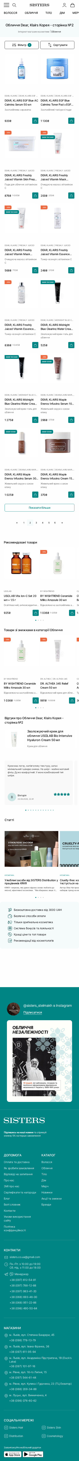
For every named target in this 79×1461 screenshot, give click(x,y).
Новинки (46, 1192)
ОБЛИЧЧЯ (31, 12)
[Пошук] (14, 5)
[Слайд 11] (50, 810)
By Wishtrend (47, 591)
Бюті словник (12, 1204)
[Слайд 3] (30, 810)
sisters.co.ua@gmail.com (25, 1257)
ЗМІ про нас (11, 1186)
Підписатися (32, 1012)
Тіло (44, 1174)
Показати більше (39, 507)
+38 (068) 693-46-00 (23, 1297)
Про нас (9, 1180)
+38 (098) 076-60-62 (22, 1400)
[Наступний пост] (67, 1061)
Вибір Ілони (47, 362)
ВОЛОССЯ (10, 12)
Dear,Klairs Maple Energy (64, 395)
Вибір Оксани (47, 137)
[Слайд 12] (53, 810)
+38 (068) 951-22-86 (23, 1302)
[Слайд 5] (35, 810)
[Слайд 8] (43, 810)
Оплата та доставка (16, 1162)
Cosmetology (55, 1436)
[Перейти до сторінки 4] (43, 620)
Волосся (46, 1162)
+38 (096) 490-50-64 (23, 1308)
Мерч (44, 1186)
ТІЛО (48, 12)
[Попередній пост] (12, 1061)
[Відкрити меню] (6, 5)
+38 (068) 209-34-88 (23, 1389)
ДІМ (62, 12)
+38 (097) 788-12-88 (23, 1285)
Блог (7, 1198)
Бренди (46, 1204)
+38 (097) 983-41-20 (23, 1291)
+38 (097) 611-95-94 (22, 1351)
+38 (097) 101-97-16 (22, 1366)
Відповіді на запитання (18, 1174)
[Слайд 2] (28, 810)
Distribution (16, 1436)
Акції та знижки (51, 1198)
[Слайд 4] (33, 810)
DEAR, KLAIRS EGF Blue (28, 96)
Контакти (9, 1210)
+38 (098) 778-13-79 (22, 1340)
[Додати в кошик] (35, 121)
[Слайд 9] (45, 810)
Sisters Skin (54, 1427)
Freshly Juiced (26, 170)
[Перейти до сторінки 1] (35, 620)
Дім (43, 1180)
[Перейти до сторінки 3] (40, 620)
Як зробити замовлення (19, 1168)
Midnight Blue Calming (64, 320)
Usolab (8, 591)
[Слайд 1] (25, 810)
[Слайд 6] (38, 810)
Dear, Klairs (11, 96)
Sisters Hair (16, 1427)
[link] (72, 5)
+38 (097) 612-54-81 (23, 1279)
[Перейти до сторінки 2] (38, 620)
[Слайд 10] (48, 810)
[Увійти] (64, 5)
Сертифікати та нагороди (20, 1192)
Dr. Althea (45, 678)
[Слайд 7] (40, 810)
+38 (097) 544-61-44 (22, 1377)
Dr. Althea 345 (60, 678)
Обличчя (47, 1168)
